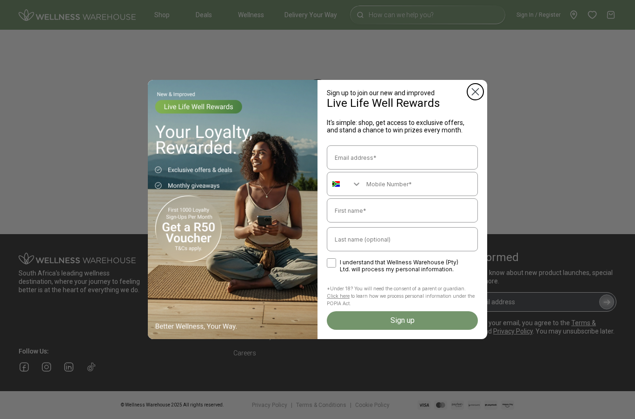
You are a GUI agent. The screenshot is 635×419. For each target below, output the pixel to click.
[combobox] (344, 184)
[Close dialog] (475, 92)
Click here (338, 296)
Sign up (402, 320)
